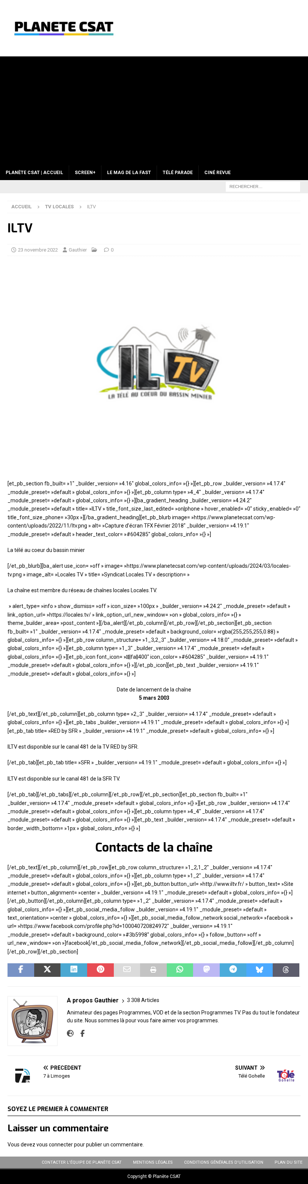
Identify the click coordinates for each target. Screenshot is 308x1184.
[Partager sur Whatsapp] (180, 970)
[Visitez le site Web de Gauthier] (70, 1033)
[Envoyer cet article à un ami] (127, 970)
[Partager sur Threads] (286, 970)
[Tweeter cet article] (47, 970)
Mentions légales (153, 1162)
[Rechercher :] (262, 186)
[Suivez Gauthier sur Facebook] (80, 1033)
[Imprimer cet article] (153, 970)
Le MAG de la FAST (129, 172)
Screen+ (85, 172)
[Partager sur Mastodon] (206, 970)
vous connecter (54, 1145)
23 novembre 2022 (38, 250)
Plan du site (288, 1162)
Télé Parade (178, 172)
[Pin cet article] (100, 970)
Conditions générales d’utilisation (223, 1162)
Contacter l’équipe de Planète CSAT (82, 1162)
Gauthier (78, 250)
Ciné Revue (217, 172)
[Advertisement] (154, 109)
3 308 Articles (143, 1000)
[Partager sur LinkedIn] (73, 970)
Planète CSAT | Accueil (34, 172)
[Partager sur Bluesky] (259, 970)
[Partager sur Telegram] (233, 970)
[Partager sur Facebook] (21, 970)
